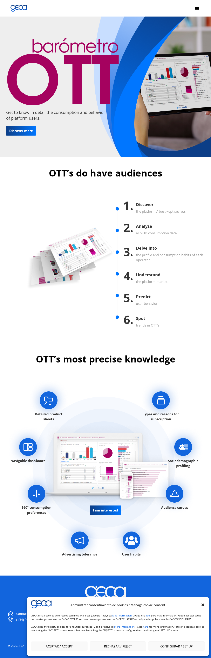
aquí (148, 615)
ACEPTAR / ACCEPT (59, 646)
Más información (122, 615)
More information (124, 626)
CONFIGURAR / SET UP (176, 646)
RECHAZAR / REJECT (118, 646)
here (145, 626)
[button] (203, 605)
